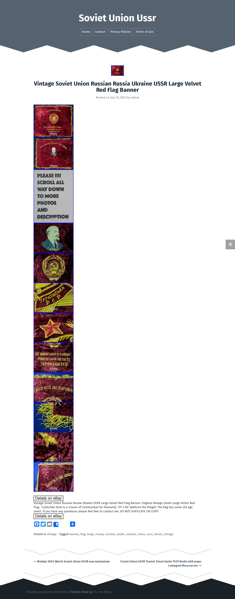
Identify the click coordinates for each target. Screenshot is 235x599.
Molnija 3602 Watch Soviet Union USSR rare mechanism (73, 561)
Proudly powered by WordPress (47, 592)
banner (74, 534)
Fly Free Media (102, 592)
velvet (158, 534)
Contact (100, 32)
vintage (52, 534)
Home (86, 32)
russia (99, 534)
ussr (149, 534)
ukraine (131, 534)
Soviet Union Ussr (117, 18)
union (141, 534)
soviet (120, 534)
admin (135, 97)
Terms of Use (144, 32)
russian (110, 534)
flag (82, 534)
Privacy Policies (120, 32)
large (90, 534)
